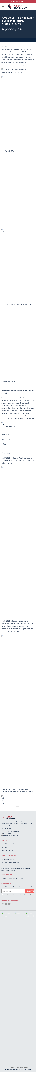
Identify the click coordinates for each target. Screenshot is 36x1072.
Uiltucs (4, 444)
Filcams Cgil (6, 434)
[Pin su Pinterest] (17, 29)
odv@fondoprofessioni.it (22, 868)
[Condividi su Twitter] (10, 29)
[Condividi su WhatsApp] (3, 29)
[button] (3, 6)
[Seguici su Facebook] (3, 904)
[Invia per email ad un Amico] (14, 29)
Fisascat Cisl (6, 439)
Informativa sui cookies (25, 1069)
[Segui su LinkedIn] (6, 904)
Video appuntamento (18, 1)
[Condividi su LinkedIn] (21, 29)
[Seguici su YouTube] (9, 904)
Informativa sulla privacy (23, 895)
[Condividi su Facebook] (7, 29)
